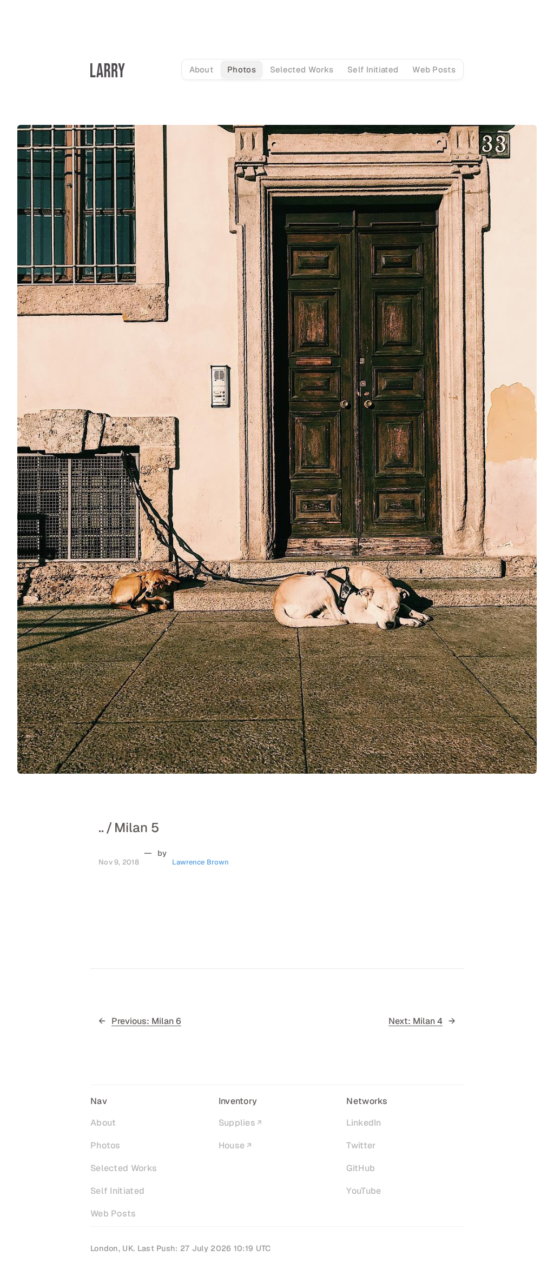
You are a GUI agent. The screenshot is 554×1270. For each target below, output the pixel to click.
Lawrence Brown (200, 862)
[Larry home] (107, 70)
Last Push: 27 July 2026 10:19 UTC (204, 1248)
